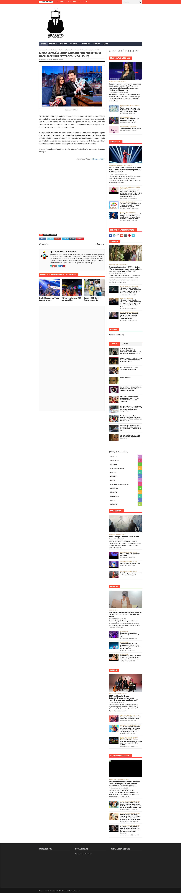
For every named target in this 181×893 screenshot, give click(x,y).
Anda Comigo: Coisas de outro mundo (124, 537)
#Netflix (112, 480)
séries (134, 715)
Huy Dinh (76, 891)
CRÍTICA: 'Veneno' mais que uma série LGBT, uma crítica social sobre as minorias (131, 359)
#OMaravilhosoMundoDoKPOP (119, 484)
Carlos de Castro (125, 208)
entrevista (126, 165)
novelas (131, 725)
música (137, 105)
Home (40, 50)
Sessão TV (51, 50)
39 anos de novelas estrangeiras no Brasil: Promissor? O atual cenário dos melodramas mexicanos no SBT (130, 351)
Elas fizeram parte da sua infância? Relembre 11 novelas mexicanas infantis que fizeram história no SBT (131, 418)
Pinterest (80, 238)
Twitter (51, 238)
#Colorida (111, 264)
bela (120, 81)
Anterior (45, 244)
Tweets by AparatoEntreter (83, 854)
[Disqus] (72, 333)
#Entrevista (112, 165)
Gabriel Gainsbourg (115, 174)
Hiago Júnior (44, 59)
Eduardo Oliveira (114, 788)
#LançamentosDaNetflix (125, 737)
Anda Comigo (118, 534)
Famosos (111, 610)
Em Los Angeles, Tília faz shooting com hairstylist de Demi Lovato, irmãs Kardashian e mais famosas (130, 646)
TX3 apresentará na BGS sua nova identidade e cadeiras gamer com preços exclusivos (61, 2)
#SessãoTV (113, 492)
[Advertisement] (72, 185)
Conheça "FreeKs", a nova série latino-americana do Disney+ (130, 717)
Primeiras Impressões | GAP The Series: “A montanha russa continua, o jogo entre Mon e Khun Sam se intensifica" (130, 290)
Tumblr (73, 238)
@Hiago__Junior (98, 159)
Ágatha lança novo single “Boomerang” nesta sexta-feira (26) (130, 634)
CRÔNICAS (63, 44)
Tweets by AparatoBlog (116, 335)
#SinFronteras (114, 496)
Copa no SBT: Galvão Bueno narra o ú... (92, 299)
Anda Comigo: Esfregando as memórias (130, 554)
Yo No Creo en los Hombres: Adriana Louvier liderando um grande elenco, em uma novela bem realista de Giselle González (130, 830)
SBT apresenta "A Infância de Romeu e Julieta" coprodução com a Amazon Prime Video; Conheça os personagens (130, 729)
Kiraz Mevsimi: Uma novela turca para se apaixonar (129, 368)
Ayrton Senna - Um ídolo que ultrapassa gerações (129, 119)
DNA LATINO (85, 44)
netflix (126, 738)
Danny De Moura (114, 92)
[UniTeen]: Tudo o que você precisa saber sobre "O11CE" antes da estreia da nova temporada (129, 399)
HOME (44, 44)
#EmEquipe (113, 464)
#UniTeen (128, 187)
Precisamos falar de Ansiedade (130, 128)
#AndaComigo (114, 460)
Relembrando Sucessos (123, 779)
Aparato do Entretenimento (63, 251)
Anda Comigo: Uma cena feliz (130, 563)
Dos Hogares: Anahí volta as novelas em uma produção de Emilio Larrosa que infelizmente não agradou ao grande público (131, 805)
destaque (121, 165)
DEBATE (125, 344)
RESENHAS (53, 44)
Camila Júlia (114, 273)
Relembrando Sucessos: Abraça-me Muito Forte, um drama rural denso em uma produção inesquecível (131, 408)
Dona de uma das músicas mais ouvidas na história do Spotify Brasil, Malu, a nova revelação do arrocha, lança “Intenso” (130, 216)
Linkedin (66, 238)
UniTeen (126, 188)
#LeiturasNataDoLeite (117, 468)
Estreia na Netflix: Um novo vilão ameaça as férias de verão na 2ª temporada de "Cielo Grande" (131, 742)
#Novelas (122, 725)
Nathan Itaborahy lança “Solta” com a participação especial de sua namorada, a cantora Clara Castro (130, 428)
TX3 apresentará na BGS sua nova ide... (71, 299)
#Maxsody (113, 472)
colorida (116, 264)
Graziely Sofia (124, 198)
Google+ (58, 238)
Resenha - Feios (125, 377)
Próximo (98, 244)
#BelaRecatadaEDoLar (114, 81)
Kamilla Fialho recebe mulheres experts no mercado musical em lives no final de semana (130, 657)
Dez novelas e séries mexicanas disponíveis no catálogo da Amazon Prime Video (131, 388)
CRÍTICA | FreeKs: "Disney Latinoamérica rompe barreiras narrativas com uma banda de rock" (123, 698)
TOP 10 (114, 344)
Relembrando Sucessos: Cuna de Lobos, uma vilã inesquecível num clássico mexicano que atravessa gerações (124, 784)
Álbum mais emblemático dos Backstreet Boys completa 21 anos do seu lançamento (130, 109)
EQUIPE (105, 44)
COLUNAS (73, 44)
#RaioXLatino (114, 488)
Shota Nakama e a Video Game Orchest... (49, 299)
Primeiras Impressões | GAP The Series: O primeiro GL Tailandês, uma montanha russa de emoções (129, 316)
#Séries (121, 715)
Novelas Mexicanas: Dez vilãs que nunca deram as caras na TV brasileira (130, 436)
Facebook (43, 238)
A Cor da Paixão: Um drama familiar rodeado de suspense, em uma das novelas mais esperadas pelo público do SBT (130, 817)
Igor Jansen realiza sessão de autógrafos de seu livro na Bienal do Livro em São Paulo (125, 614)
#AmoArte (113, 456)
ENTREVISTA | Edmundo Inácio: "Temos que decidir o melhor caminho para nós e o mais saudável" (125, 170)
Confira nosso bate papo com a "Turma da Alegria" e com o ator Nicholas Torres (130, 205)
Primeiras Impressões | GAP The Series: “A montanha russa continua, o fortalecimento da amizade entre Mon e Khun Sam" (130, 303)
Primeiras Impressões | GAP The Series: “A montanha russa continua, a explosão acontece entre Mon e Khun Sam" (125, 269)
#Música (131, 105)
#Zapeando (113, 504)
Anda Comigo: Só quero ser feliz (131, 573)
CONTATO (96, 44)
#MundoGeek (114, 476)
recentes (45, 50)
